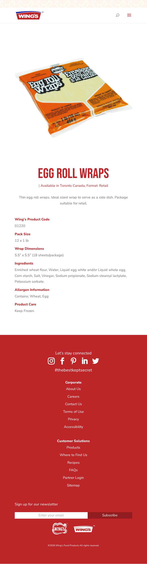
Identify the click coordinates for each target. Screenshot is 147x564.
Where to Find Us (73, 455)
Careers (73, 396)
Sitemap (73, 485)
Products (73, 447)
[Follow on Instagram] (51, 361)
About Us (73, 389)
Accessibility (73, 426)
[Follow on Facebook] (62, 361)
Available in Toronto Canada (63, 185)
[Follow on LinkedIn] (84, 361)
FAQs (73, 470)
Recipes (73, 462)
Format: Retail (97, 185)
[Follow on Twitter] (95, 361)
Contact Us (73, 404)
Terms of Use (73, 411)
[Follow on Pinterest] (73, 361)
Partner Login (73, 477)
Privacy (73, 419)
